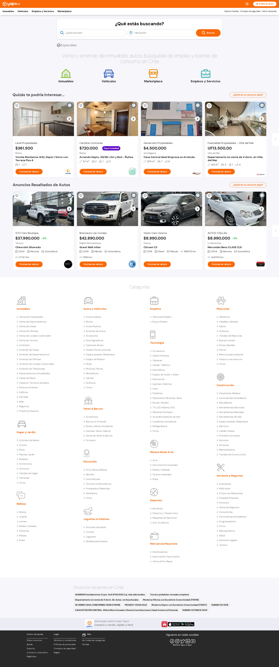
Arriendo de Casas (29, 349)
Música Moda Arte (162, 452)
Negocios (24, 406)
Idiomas (90, 474)
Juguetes (91, 536)
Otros (22, 482)
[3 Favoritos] (81, 105)
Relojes (23, 535)
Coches (90, 531)
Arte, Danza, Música (96, 469)
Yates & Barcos (93, 408)
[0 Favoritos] (209, 105)
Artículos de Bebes (29, 440)
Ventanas (24, 477)
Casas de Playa (27, 378)
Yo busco (91, 440)
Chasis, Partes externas (98, 349)
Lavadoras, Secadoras (164, 421)
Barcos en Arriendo (96, 421)
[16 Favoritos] (209, 195)
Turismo (223, 544)
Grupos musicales (162, 474)
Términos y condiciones (65, 640)
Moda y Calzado (27, 526)
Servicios (224, 440)
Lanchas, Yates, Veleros (98, 431)
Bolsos (22, 512)
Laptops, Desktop (162, 383)
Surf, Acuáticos (161, 522)
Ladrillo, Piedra (226, 431)
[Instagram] (177, 641)
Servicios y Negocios (230, 475)
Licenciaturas (93, 479)
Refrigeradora (160, 426)
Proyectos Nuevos (29, 410)
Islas (21, 401)
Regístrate (31, 656)
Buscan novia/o (227, 340)
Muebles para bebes (97, 541)
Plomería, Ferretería (229, 435)
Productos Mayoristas (231, 493)
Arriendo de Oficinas (30, 359)
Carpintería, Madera (229, 393)
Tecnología (157, 343)
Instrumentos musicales (165, 464)
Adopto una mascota (230, 359)
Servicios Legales (228, 540)
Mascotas (223, 309)
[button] (69, 118)
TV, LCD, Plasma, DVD (164, 407)
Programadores (227, 521)
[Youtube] (193, 641)
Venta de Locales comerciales (35, 335)
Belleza (21, 504)
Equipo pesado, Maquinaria (100, 354)
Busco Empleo (160, 321)
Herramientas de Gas (230, 416)
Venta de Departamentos (32, 321)
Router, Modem (161, 402)
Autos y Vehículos (95, 309)
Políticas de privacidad (64, 644)
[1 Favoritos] (145, 105)
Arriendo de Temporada (32, 368)
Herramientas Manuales (231, 412)
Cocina (23, 445)
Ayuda (30, 644)
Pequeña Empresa (228, 497)
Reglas (57, 652)
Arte (155, 460)
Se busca (24, 468)
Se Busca (90, 382)
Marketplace (64, 11)
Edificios (23, 392)
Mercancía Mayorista (163, 543)
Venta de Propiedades (31, 316)
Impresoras (158, 379)
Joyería (23, 516)
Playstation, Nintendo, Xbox (167, 398)
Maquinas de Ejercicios (165, 517)
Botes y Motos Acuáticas (99, 426)
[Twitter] (182, 641)
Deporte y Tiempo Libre (165, 513)
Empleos (155, 309)
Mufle (89, 363)
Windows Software (163, 412)
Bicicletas (158, 508)
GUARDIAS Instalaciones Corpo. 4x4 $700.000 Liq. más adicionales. (110, 594)
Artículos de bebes (96, 527)
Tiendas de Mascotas (230, 335)
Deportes (156, 500)
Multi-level (224, 488)
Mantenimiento (227, 449)
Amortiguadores (94, 340)
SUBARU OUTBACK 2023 (194, 610)
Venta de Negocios (229, 507)
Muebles (23, 459)
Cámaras (157, 360)
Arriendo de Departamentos (34, 354)
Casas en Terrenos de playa (34, 382)
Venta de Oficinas (28, 331)
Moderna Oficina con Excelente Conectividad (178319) (171, 599)
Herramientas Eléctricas (231, 407)
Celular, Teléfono (161, 365)
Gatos (222, 326)
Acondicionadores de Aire (166, 416)
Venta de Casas (27, 326)
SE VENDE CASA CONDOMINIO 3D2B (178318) (97, 605)
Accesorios (92, 335)
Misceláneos (225, 402)
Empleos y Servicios (43, 11)
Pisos (22, 449)
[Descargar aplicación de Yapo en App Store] (174, 624)
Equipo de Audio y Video (166, 374)
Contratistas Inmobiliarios (232, 398)
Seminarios (91, 493)
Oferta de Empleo (162, 316)
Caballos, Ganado (228, 321)
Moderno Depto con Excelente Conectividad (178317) (179, 605)
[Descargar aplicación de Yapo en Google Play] (187, 624)
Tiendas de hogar (28, 473)
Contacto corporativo (37, 652)
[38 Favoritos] (16, 105)
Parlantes (158, 393)
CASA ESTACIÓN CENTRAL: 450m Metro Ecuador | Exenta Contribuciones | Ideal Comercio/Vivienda (126, 610)
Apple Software (161, 355)
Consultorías (226, 512)
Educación (90, 461)
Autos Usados (93, 316)
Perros (222, 349)
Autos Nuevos (93, 326)
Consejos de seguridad (250, 11)
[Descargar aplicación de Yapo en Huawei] (164, 624)
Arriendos (24, 345)
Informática (159, 369)
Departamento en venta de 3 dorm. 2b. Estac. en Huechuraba (106, 599)
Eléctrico (224, 426)
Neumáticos (92, 373)
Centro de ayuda (269, 11)
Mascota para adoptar (231, 354)
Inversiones (225, 483)
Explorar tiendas (232, 11)
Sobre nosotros (34, 640)
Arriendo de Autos (96, 331)
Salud (222, 535)
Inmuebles (8, 11)
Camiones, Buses (95, 345)
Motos (89, 321)
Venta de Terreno (28, 340)
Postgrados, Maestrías (98, 488)
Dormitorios (25, 463)
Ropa (22, 540)
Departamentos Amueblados (34, 373)
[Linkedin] (187, 641)
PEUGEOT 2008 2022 (136, 605)
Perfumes (24, 530)
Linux (155, 388)
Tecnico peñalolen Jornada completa (169, 594)
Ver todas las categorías (93, 640)
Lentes (22, 521)
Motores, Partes (94, 368)
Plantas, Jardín (27, 454)
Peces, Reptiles (227, 345)
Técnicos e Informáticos (98, 483)
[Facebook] (172, 641)
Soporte (31, 648)
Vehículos (23, 11)
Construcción (225, 385)
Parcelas (23, 396)
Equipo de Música (95, 359)
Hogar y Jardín (26, 432)
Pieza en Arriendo (28, 387)
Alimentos (224, 316)
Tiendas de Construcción (232, 454)
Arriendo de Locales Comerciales (36, 363)
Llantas (90, 378)
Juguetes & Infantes (96, 519)
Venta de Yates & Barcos (99, 435)
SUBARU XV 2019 (219, 605)
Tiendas (85, 644)
